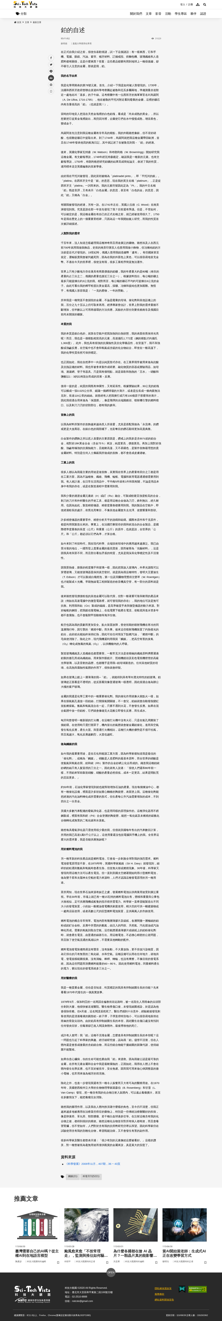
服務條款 (159, 1294)
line (50, 71)
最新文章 (37, 22)
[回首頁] (25, 4)
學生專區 (181, 13)
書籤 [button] (51, 91)
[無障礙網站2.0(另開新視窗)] (197, 1289)
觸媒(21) (72, 1176)
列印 (51, 85)
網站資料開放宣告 (164, 1299)
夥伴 (193, 13)
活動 (168, 13)
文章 (149, 13)
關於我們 (136, 13)
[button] (204, 4)
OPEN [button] (111, 1272)
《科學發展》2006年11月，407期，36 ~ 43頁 (92, 1163)
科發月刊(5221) (91, 1176)
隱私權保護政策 (163, 1288)
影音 (158, 13)
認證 (203, 13)
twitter (51, 64)
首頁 (19, 22)
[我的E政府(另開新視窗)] (182, 1289)
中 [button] (51, 78)
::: (178, 4)
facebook (51, 58)
